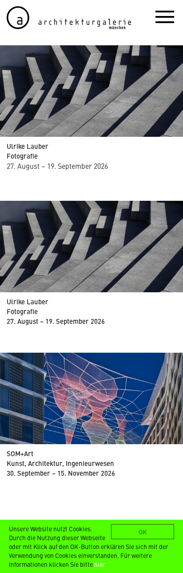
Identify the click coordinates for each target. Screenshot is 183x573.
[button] (164, 16)
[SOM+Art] (91, 398)
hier (99, 564)
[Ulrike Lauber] (91, 91)
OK (143, 531)
